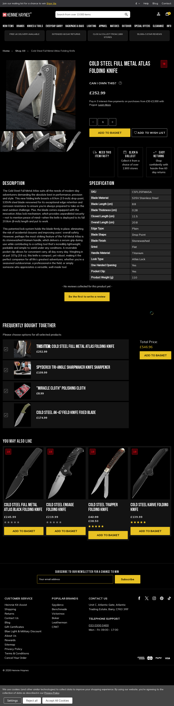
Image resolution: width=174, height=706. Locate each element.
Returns (9, 613)
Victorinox (58, 613)
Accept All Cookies (57, 700)
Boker (55, 618)
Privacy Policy (13, 649)
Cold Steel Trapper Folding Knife (103, 507)
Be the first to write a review (87, 296)
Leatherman (59, 622)
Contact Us (12, 618)
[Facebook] (139, 598)
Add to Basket (155, 355)
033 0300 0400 (99, 625)
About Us (10, 635)
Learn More (104, 104)
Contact (166, 3)
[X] (147, 598)
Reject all (32, 700)
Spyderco (58, 604)
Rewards (10, 640)
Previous (16, 139)
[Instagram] (154, 598)
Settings (12, 700)
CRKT (55, 627)
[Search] (126, 14)
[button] (87, 296)
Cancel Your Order (16, 657)
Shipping (10, 609)
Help (146, 3)
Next (65, 139)
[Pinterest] (161, 598)
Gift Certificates (14, 627)
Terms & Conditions (17, 653)
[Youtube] (169, 598)
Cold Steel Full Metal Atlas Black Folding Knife (23, 507)
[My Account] (158, 14)
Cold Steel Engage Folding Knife (60, 507)
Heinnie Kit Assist (16, 604)
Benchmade (59, 609)
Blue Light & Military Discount (23, 631)
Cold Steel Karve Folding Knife (149, 507)
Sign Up (51, 3)
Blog (155, 3)
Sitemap (10, 644)
